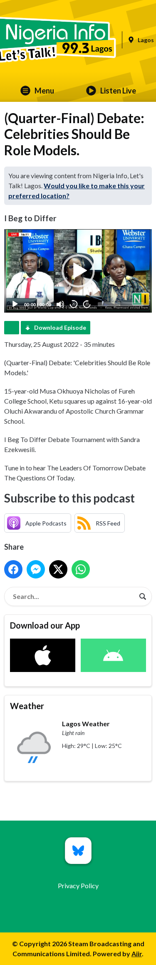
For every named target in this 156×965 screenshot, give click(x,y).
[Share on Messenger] (36, 569)
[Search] (143, 596)
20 (73, 304)
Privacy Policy (78, 885)
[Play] (15, 304)
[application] (78, 271)
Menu (44, 90)
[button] (78, 271)
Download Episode (60, 327)
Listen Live (118, 90)
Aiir (136, 953)
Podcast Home (11, 327)
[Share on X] (58, 569)
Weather (27, 706)
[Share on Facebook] (13, 569)
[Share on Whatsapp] (81, 569)
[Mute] (60, 304)
